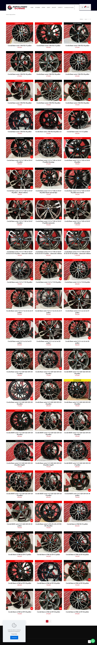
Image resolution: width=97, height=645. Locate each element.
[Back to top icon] (89, 641)
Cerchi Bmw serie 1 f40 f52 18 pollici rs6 (48, 132)
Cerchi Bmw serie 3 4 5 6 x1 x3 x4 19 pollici (77, 311)
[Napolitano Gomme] (17, 7)
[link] (84, 19)
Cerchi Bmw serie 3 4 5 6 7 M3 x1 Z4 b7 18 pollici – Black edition (19, 191)
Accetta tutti (14, 637)
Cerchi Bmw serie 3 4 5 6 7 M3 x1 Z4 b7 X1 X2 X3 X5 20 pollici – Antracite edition (77, 252)
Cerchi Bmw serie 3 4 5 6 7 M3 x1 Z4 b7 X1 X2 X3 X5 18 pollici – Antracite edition (19, 252)
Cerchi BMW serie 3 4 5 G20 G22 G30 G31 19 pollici (77, 464)
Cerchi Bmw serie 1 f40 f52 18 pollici (77, 45)
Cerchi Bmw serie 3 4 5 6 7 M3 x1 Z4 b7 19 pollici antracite (48, 222)
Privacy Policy (14, 634)
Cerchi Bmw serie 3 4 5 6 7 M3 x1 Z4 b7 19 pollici (19, 222)
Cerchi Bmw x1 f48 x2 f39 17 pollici (19, 554)
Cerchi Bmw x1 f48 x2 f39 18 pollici (77, 554)
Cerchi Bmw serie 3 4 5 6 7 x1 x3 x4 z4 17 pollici (19, 311)
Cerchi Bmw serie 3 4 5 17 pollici (77, 132)
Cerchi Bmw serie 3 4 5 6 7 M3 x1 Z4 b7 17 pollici (19, 161)
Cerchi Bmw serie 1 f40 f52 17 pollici (19, 45)
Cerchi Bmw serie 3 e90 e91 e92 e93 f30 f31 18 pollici (48, 525)
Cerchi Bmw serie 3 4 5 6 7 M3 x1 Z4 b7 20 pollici (77, 222)
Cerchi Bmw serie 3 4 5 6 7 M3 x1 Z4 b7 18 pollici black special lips (48, 191)
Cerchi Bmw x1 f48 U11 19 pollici (77, 524)
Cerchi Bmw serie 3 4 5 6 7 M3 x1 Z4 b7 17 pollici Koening (48, 161)
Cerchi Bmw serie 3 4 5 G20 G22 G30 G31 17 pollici (20, 372)
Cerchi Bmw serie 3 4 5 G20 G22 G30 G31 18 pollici (48, 372)
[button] (93, 641)
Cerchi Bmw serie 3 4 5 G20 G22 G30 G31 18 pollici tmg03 (20, 464)
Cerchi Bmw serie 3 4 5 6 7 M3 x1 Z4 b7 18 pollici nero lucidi (77, 191)
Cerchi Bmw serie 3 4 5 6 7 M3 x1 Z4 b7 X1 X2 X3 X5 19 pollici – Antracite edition (48, 252)
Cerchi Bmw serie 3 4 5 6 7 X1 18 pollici (19, 282)
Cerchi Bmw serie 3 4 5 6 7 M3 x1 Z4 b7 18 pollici (77, 161)
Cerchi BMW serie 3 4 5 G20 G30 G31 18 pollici (77, 494)
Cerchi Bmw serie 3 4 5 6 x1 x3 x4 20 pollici (48, 342)
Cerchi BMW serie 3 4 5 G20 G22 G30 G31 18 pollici (77, 372)
